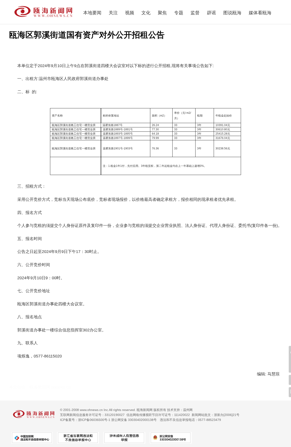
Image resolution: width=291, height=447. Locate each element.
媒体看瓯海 (260, 12)
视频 (129, 12)
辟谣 (211, 12)
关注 (113, 12)
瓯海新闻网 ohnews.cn (50, 387)
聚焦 (162, 12)
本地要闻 (92, 12)
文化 (146, 12)
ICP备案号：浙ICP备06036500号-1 (85, 420)
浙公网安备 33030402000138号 (134, 420)
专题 (178, 12)
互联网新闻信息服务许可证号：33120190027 (92, 415)
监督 (195, 12)
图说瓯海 (232, 12)
